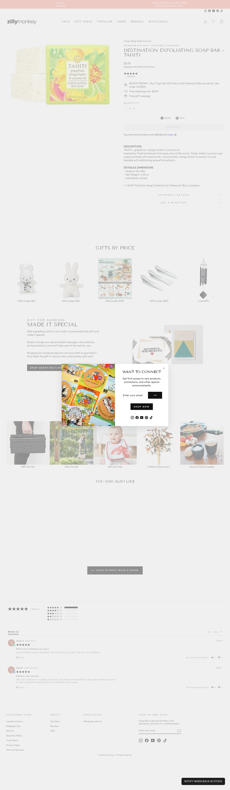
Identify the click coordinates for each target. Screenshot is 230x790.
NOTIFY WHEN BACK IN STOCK (203, 781)
